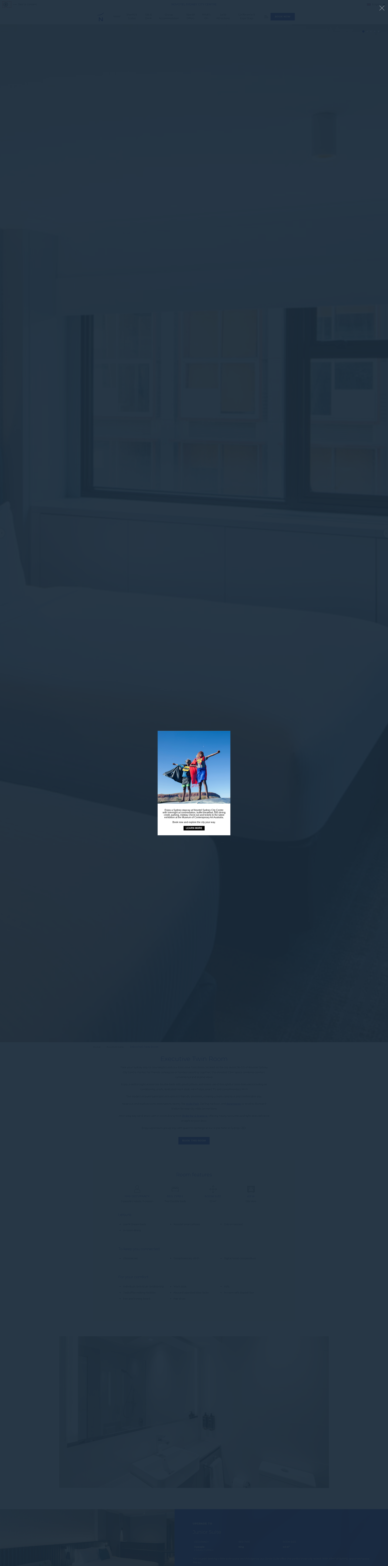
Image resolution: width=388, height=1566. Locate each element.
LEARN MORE (194, 828)
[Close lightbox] (382, 8)
